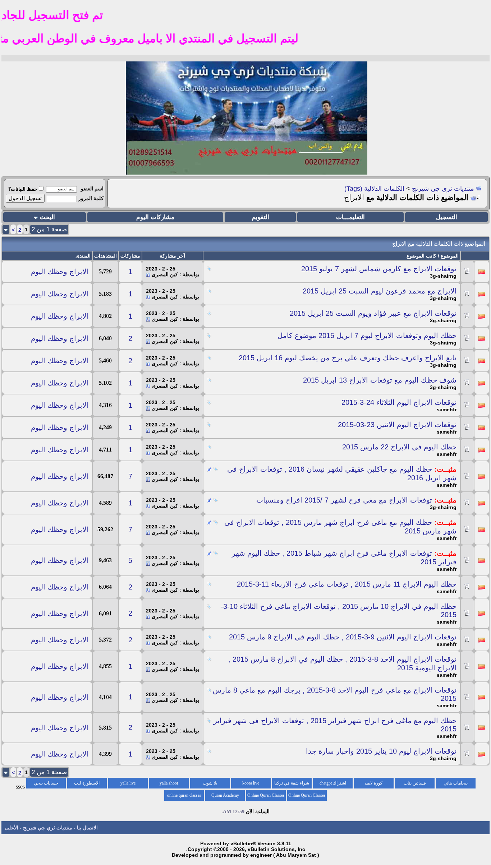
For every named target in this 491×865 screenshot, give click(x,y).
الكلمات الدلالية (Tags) (374, 188)
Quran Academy (225, 795)
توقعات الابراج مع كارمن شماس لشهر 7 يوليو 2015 (378, 269)
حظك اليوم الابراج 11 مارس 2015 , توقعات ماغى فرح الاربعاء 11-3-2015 (346, 584)
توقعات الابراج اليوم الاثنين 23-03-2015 (397, 425)
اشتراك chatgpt (333, 783)
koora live (250, 783)
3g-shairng (443, 276)
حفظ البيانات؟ (22, 189)
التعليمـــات (350, 217)
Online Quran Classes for (307, 797)
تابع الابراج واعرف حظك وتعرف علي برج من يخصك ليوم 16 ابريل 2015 (347, 358)
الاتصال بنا (87, 828)
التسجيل (446, 217)
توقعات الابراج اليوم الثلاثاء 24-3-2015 (398, 402)
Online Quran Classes (266, 795)
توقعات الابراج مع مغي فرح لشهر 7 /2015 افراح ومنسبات (344, 500)
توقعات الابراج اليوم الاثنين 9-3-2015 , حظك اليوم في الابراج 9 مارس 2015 (342, 637)
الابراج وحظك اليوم (59, 272)
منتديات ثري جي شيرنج (443, 188)
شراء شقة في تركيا (291, 783)
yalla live (128, 783)
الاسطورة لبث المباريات (87, 784)
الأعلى (11, 828)
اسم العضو (92, 188)
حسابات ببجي (46, 783)
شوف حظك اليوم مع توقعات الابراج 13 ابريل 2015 (379, 380)
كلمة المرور (91, 198)
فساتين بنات (415, 783)
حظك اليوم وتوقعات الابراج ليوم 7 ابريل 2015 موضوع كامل (366, 335)
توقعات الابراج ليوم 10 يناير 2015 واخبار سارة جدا (381, 751)
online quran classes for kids (184, 797)
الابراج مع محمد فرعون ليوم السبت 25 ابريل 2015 (379, 291)
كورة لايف (373, 783)
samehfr (446, 409)
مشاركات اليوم (155, 217)
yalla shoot (169, 783)
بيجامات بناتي (456, 783)
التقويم (260, 217)
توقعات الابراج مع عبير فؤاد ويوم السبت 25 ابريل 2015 (373, 313)
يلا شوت (210, 783)
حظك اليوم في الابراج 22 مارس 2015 (399, 447)
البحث (47, 217)
